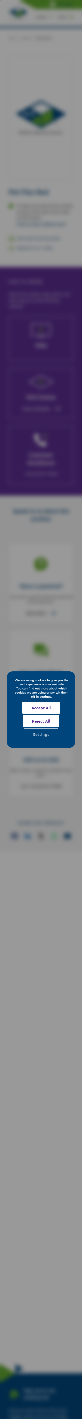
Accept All (41, 707)
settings (45, 697)
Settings (41, 734)
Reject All (41, 721)
